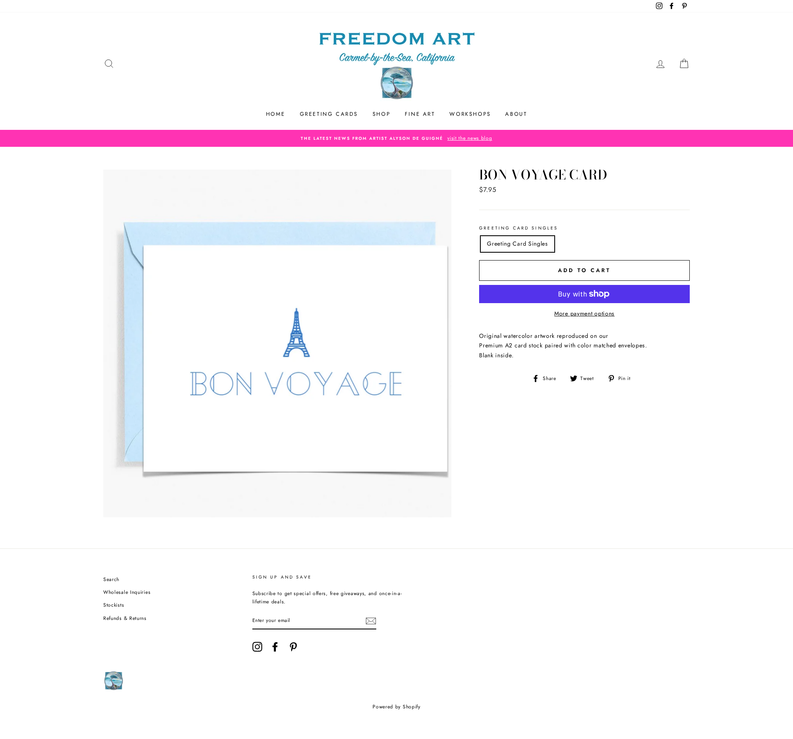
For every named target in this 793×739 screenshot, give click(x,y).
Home (275, 114)
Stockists (113, 604)
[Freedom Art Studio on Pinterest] (293, 647)
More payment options (584, 313)
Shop (381, 114)
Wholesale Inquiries (126, 592)
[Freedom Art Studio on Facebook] (275, 647)
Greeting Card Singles (518, 228)
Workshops (470, 114)
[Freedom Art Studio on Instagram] (257, 647)
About (516, 114)
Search (111, 579)
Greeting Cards (329, 114)
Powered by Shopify (396, 706)
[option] (396, 138)
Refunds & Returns (125, 618)
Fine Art (420, 114)
